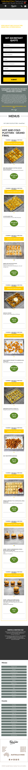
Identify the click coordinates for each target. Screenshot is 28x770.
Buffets (14, 680)
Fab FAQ (14, 704)
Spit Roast (14, 694)
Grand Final (14, 718)
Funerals (14, 732)
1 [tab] (13, 545)
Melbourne (4, 747)
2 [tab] (14, 545)
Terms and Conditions (21, 765)
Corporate (14, 729)
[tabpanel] (14, 155)
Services (14, 707)
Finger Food (14, 666)
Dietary (14, 696)
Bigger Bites (14, 683)
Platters (14, 669)
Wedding (14, 726)
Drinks (14, 685)
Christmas (14, 715)
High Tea (14, 713)
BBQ (14, 688)
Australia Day (14, 735)
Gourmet (14, 674)
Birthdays (14, 724)
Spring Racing (14, 721)
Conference (14, 710)
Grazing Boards (14, 672)
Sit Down (14, 691)
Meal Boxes (14, 677)
